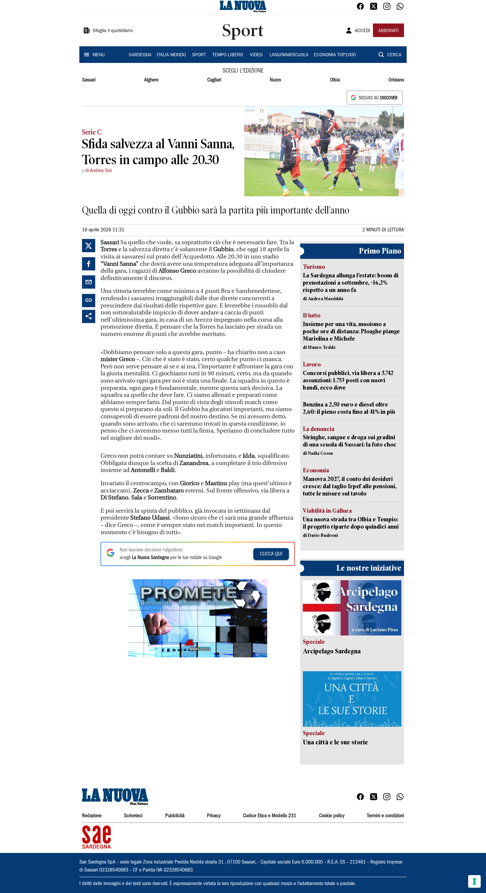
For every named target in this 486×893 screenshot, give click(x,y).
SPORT (199, 55)
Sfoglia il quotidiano (113, 31)
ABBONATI (388, 31)
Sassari (89, 80)
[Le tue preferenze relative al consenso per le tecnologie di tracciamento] (474, 881)
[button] (198, 618)
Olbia (335, 80)
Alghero (151, 80)
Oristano (396, 80)
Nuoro (275, 80)
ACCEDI (362, 31)
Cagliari (214, 80)
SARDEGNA (140, 55)
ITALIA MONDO (171, 55)
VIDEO (256, 55)
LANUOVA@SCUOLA (288, 55)
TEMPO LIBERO (227, 55)
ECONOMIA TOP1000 (335, 55)
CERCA (394, 55)
